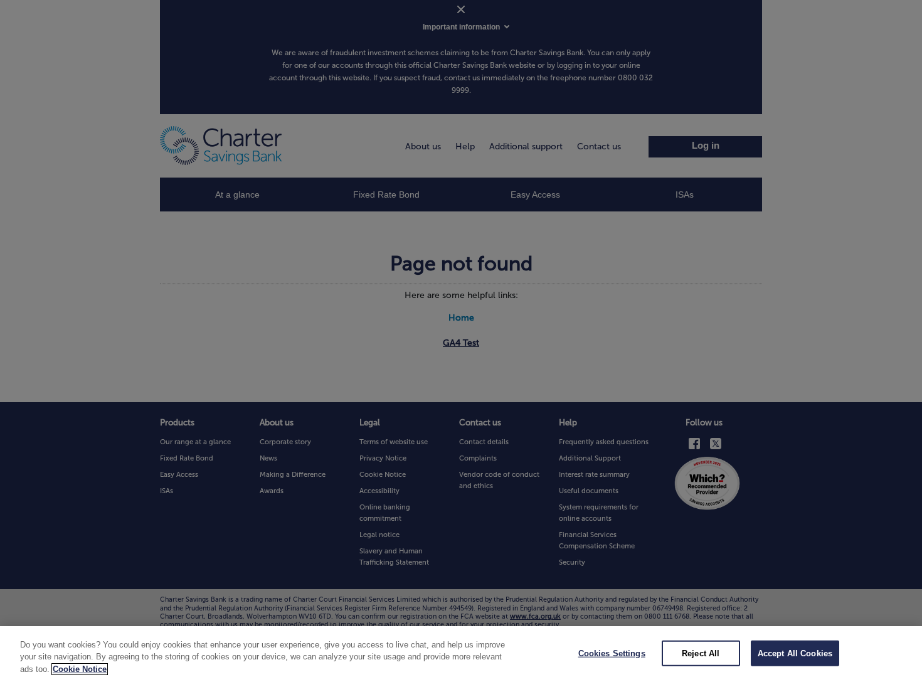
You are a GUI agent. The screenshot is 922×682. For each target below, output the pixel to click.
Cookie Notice (80, 669)
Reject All (700, 653)
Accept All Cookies (795, 653)
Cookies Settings (611, 653)
